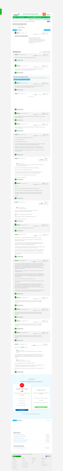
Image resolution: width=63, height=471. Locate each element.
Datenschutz (43, 462)
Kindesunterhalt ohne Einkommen (19, 438)
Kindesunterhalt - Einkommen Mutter (19, 434)
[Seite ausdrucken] (49, 27)
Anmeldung (33, 459)
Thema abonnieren (20, 25)
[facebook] (48, 21)
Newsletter (23, 459)
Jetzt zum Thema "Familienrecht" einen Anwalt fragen (22, 79)
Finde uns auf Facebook (25, 463)
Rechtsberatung (15, 462)
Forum (34, 17)
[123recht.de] (16, 14)
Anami (47, 158)
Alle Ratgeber (14, 467)
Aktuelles (33, 462)
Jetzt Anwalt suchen (41, 407)
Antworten (14, 420)
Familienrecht (23, 21)
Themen (17, 17)
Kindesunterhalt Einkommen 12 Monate (20, 436)
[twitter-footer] (49, 456)
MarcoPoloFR (46, 113)
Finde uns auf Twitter (25, 462)
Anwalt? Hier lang (47, 19)
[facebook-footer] (46, 456)
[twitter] (49, 21)
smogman (46, 344)
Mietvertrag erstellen (25, 467)
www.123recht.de (15, 21)
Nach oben (48, 420)
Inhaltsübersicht (15, 459)
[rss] (48, 456)
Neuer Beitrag (19, 420)
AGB (32, 463)
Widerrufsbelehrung (44, 465)
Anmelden (14, 463)
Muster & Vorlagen (44, 17)
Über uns (43, 459)
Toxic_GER (46, 54)
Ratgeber (25, 17)
